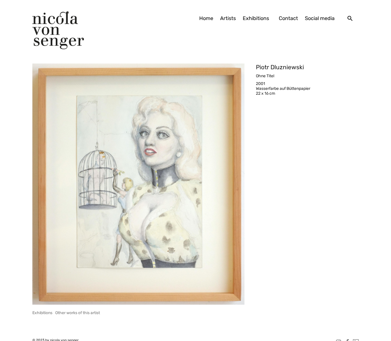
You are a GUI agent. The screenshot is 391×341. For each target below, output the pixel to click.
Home (206, 18)
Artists (228, 18)
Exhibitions (256, 18)
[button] (350, 18)
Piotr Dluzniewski (280, 67)
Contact (288, 18)
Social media (320, 18)
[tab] (42, 312)
